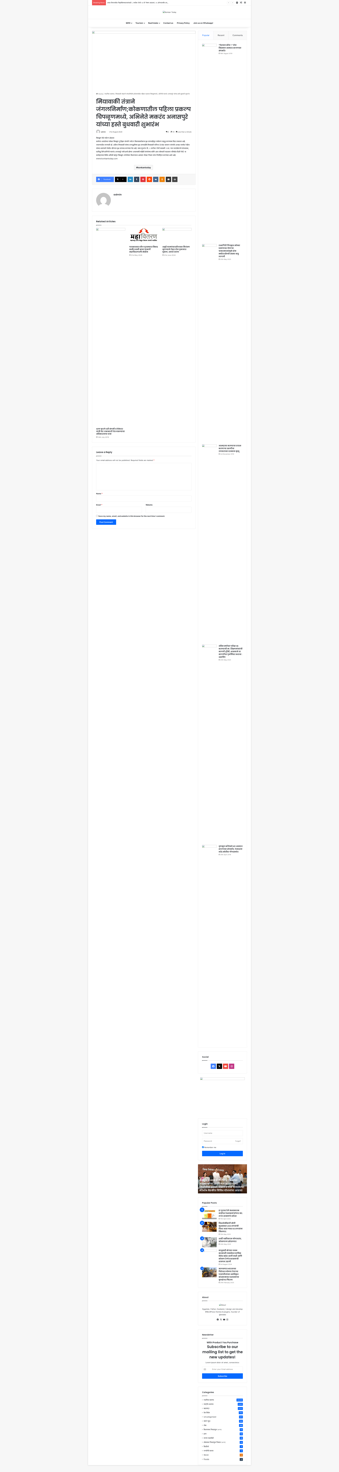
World (206, 1455)
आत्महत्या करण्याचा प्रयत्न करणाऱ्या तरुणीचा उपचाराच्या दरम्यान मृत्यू (230, 448)
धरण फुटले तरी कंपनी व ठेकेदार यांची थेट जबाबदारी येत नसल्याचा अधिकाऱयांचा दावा (110, 431)
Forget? (238, 1141)
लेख (205, 1425)
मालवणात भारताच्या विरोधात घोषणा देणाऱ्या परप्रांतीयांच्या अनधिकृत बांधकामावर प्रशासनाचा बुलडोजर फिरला (229, 1274)
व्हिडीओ (206, 1446)
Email (99, 505)
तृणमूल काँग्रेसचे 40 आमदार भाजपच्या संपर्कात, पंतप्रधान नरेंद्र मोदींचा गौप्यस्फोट (231, 849)
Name (99, 494)
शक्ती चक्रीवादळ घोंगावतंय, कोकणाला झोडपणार (230, 1240)
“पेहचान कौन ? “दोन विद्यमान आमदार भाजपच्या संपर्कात (230, 48)
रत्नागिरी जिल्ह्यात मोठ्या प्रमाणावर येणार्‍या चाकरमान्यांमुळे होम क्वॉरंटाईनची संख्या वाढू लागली (229, 251)
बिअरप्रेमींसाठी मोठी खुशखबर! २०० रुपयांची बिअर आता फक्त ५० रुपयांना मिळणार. (231, 1227)
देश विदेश (207, 1413)
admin (103, 132)
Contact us (168, 23)
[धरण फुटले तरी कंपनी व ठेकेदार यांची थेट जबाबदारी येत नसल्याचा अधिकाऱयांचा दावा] (110, 327)
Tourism (139, 23)
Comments (238, 35)
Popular (205, 35)
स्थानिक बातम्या (109, 94)
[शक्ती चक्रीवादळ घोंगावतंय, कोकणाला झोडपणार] (209, 1242)
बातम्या (128, 23)
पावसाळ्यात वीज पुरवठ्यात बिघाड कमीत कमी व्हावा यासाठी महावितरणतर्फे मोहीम (143, 249)
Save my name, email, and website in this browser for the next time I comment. (131, 516)
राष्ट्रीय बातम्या (208, 1404)
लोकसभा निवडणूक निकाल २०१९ (215, 1442)
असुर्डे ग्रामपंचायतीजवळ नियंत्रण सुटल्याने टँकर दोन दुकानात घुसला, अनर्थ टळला (176, 249)
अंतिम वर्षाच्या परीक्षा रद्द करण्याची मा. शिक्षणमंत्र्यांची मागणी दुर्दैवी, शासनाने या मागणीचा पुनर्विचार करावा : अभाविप (230, 651)
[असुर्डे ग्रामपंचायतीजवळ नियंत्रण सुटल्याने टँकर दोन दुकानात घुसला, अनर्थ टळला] (176, 236)
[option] (240, 1178)
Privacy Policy (183, 23)
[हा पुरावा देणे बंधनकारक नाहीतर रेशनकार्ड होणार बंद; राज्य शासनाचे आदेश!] (209, 1214)
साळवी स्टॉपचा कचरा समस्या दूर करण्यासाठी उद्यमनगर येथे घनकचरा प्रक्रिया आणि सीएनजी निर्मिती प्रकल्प (237, 1187)
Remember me (210, 1147)
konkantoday (144, 167)
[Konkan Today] (169, 12)
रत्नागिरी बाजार (208, 1451)
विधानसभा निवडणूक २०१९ (213, 1429)
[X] (220, 1319)
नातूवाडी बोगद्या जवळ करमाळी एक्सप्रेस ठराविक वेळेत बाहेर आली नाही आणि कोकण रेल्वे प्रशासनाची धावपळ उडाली (230, 1256)
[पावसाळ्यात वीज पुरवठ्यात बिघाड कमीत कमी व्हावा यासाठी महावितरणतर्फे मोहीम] (143, 236)
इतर (205, 1434)
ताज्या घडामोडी (209, 1438)
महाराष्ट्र (206, 1408)
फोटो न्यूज (207, 1421)
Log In (222, 1153)
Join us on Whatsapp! (203, 23)
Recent (221, 35)
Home (100, 94)
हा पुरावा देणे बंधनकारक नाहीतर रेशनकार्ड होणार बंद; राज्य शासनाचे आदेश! (231, 1213)
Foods (206, 1459)
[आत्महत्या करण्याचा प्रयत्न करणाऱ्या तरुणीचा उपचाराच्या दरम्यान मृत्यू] (209, 543)
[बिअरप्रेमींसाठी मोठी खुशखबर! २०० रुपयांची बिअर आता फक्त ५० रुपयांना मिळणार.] (209, 1227)
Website (149, 505)
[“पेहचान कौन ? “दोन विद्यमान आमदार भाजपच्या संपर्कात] (209, 143)
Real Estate (153, 23)
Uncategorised (210, 1417)
